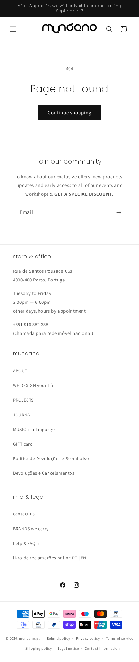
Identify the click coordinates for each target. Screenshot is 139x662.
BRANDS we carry (30, 529)
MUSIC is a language (34, 429)
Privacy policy (88, 638)
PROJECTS (23, 400)
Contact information (102, 648)
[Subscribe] (119, 212)
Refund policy (58, 638)
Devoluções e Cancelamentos (44, 473)
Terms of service (119, 638)
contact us (24, 514)
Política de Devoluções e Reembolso (51, 458)
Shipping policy (38, 648)
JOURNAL (23, 415)
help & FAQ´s (26, 543)
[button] (13, 29)
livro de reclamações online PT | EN (49, 558)
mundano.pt (29, 638)
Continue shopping (69, 112)
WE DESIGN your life (33, 385)
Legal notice (68, 648)
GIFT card (23, 444)
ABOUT (20, 371)
